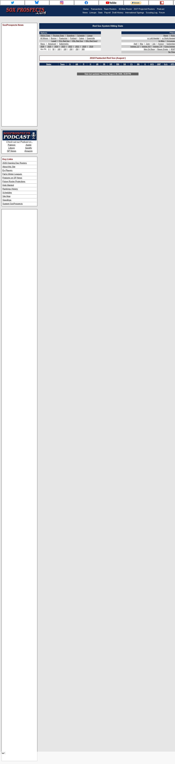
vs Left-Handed (153, 38)
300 (83, 49)
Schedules (7, 193)
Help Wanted (8, 185)
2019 (91, 47)
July (154, 44)
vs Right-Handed (168, 38)
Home (165, 36)
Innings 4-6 (146, 47)
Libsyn (11, 148)
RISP (173, 49)
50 (53, 49)
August (161, 44)
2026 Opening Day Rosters (14, 163)
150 (65, 49)
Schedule (81, 36)
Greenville (91, 38)
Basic (42, 44)
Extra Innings (169, 47)
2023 (63, 47)
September (170, 44)
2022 (70, 47)
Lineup (89, 36)
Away (173, 36)
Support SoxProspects (12, 204)
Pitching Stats (58, 36)
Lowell (53, 41)
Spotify (28, 148)
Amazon (28, 151)
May (141, 44)
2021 (77, 47)
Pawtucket (63, 38)
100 (59, 49)
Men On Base (149, 49)
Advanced (52, 44)
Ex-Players (7, 170)
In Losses (171, 41)
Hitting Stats (45, 36)
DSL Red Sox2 (91, 41)
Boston (53, 38)
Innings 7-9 (157, 47)
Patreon (11, 145)
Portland (73, 38)
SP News (11, 151)
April (135, 44)
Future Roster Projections (13, 181)
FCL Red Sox (64, 41)
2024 (56, 47)
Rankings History (10, 189)
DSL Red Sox (77, 41)
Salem (81, 38)
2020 (84, 47)
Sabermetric (64, 44)
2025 (49, 47)
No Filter (171, 52)
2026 (42, 47)
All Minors (44, 38)
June (148, 44)
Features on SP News (12, 178)
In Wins (162, 41)
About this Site (8, 167)
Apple (28, 145)
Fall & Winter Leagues (12, 174)
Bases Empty (162, 49)
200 (71, 49)
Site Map (6, 196)
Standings (6, 200)
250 (77, 49)
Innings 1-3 (134, 47)
